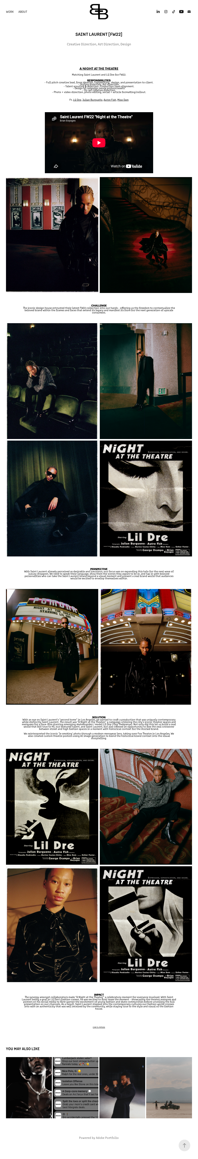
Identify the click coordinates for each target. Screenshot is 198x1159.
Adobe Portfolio (107, 1138)
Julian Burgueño (92, 100)
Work (10, 11)
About (22, 11)
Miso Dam (123, 100)
